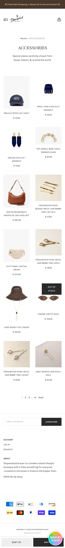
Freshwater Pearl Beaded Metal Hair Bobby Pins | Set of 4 (48, 208)
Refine (48, 542)
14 (35, 397)
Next (41, 397)
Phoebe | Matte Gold (48, 314)
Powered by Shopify (32, 533)
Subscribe (51, 422)
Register (7, 449)
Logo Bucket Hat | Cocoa (16, 327)
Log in (6, 444)
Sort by (16, 542)
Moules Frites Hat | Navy (16, 113)
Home (23, 38)
